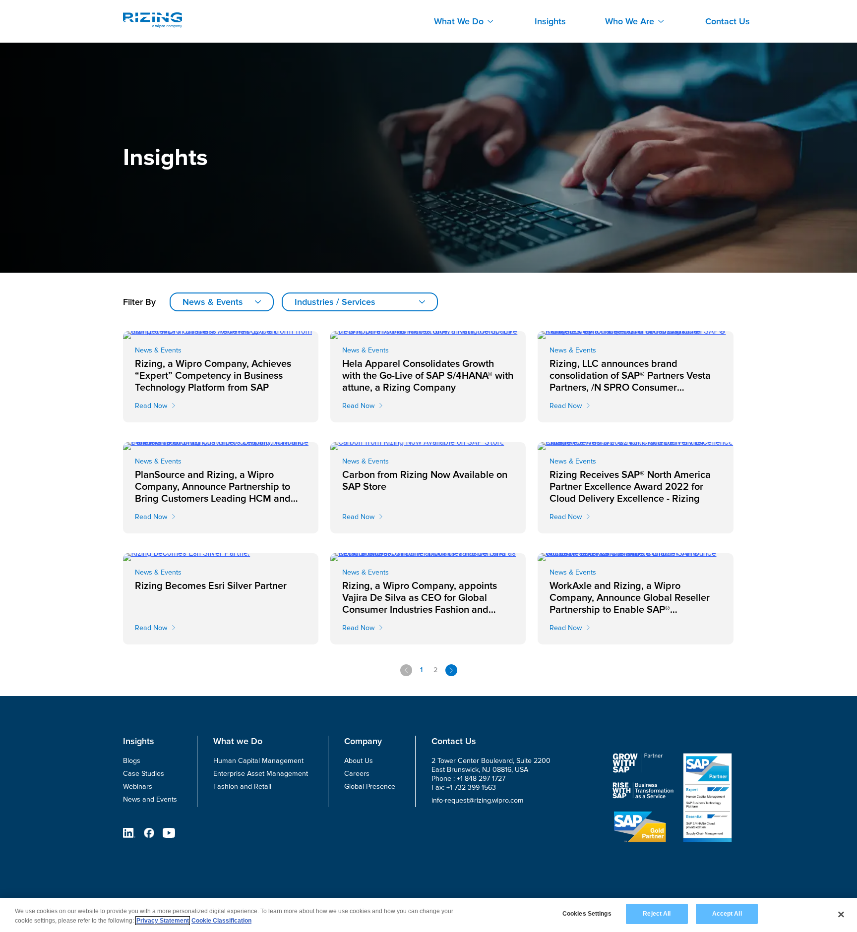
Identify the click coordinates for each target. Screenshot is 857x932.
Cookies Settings (587, 913)
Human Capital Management (258, 761)
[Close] (841, 914)
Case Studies (143, 773)
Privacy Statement (162, 920)
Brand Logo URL (152, 20)
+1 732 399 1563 (471, 787)
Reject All (657, 913)
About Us (358, 761)
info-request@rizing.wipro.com (477, 800)
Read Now (151, 406)
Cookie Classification (221, 920)
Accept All (727, 913)
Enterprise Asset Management (260, 773)
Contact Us (727, 21)
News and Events (150, 799)
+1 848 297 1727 (481, 778)
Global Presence (369, 786)
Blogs (131, 761)
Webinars (137, 786)
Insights (550, 21)
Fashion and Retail (242, 786)
